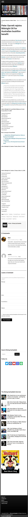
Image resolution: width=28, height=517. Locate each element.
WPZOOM (9, 516)
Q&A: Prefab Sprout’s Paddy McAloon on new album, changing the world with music (16, 436)
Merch (2, 500)
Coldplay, (14, 70)
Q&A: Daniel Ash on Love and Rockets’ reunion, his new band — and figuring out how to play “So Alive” (16, 397)
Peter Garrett (18, 40)
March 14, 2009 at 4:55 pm (13, 239)
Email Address (4, 301)
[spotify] (21, 363)
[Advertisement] (14, 336)
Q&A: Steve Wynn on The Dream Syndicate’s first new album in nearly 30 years (16, 410)
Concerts (3, 20)
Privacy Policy (4, 501)
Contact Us (3, 498)
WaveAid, (3, 57)
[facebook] (10, 363)
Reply (21, 239)
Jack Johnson (7, 72)
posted (7, 104)
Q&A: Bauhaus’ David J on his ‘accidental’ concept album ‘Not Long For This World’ (16, 417)
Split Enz (14, 218)
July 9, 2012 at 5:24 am (12, 256)
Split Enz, (3, 73)
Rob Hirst (20, 63)
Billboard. (15, 66)
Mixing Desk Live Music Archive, (19, 103)
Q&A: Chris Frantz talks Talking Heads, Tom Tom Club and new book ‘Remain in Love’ (17, 403)
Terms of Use (4, 503)
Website (3, 308)
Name (2, 295)
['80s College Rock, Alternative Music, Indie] (14, 10)
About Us (3, 497)
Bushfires (6, 214)
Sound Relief (13, 51)
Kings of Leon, (19, 70)
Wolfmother (15, 72)
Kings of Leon (9, 216)
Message (3, 281)
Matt (9, 237)
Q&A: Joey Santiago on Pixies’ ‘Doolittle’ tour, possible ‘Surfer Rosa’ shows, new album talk (16, 430)
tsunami (10, 58)
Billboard (3, 83)
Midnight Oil (18, 43)
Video (14, 20)
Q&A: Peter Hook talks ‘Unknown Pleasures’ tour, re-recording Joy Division (15, 443)
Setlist (11, 20)
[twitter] (6, 363)
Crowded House (17, 214)
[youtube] (14, 363)
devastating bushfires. (20, 52)
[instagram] (17, 363)
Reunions (8, 20)
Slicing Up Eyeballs (16, 223)
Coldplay (11, 214)
